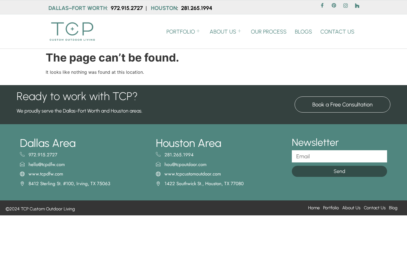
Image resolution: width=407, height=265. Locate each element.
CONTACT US (337, 31)
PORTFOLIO (180, 31)
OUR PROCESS (269, 31)
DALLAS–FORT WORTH (77, 8)
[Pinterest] (334, 7)
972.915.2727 (127, 8)
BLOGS (303, 31)
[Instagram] (345, 7)
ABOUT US (223, 31)
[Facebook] (322, 7)
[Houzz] (357, 7)
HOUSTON (164, 8)
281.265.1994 (196, 8)
